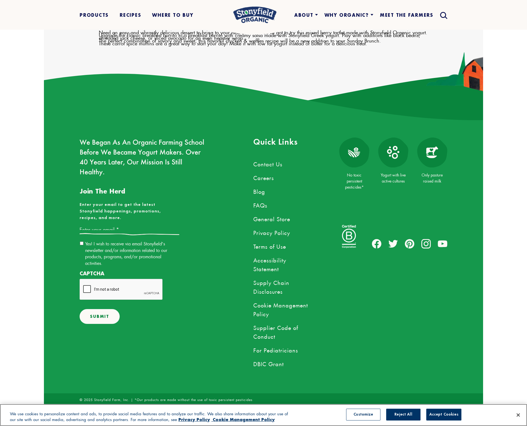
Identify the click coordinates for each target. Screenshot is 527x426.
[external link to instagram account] (426, 244)
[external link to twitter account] (393, 244)
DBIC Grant (268, 363)
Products (94, 15)
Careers (263, 177)
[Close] (518, 415)
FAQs (260, 204)
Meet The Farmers (406, 15)
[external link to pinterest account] (409, 244)
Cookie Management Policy (280, 309)
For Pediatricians (275, 349)
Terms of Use (269, 245)
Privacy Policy (271, 232)
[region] (263, 415)
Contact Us (267, 163)
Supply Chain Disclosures (271, 286)
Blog (259, 190)
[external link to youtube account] (442, 243)
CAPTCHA (92, 273)
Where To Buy (172, 15)
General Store (271, 218)
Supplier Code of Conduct (275, 331)
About (303, 15)
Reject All (403, 415)
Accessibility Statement (269, 264)
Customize (363, 415)
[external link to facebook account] (377, 244)
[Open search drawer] (443, 15)
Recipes (130, 15)
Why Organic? (346, 15)
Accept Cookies (443, 415)
